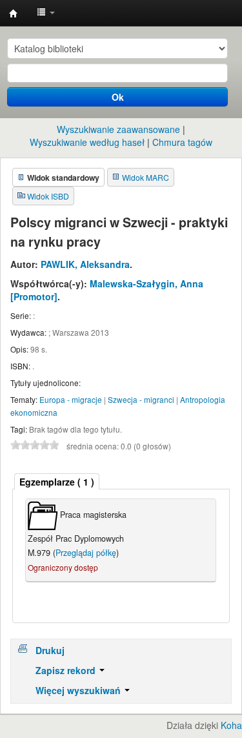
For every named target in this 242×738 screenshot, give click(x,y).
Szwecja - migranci (141, 399)
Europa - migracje (70, 399)
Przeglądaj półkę (85, 553)
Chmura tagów (182, 142)
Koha (231, 725)
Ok (118, 96)
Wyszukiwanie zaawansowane (118, 129)
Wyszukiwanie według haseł (87, 142)
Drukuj (50, 650)
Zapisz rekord (66, 670)
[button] (46, 13)
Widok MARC (145, 177)
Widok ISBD (48, 195)
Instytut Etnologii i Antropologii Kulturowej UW (13, 13)
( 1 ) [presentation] (56, 481)
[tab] (56, 481)
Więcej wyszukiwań (79, 690)
